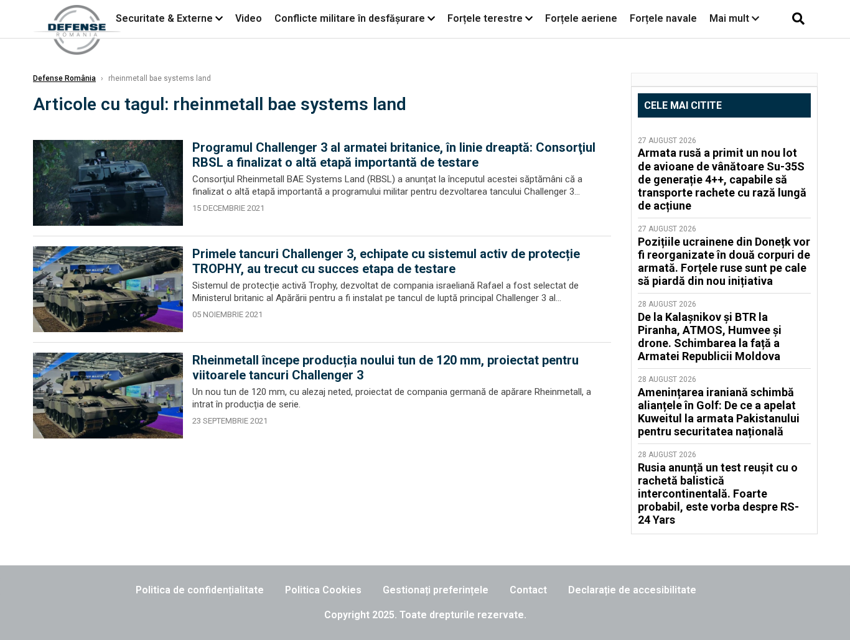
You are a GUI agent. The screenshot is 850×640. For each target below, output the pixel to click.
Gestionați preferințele (435, 590)
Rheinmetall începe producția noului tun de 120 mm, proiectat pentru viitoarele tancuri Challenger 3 (385, 368)
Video (248, 18)
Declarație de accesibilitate (632, 590)
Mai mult (730, 18)
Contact (528, 590)
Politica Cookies (323, 590)
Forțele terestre (485, 18)
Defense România (64, 78)
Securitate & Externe (164, 18)
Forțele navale (663, 18)
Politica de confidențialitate (200, 590)
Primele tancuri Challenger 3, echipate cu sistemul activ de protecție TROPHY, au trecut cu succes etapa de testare (386, 261)
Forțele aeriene (581, 18)
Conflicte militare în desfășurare (349, 18)
